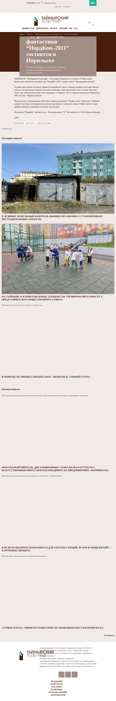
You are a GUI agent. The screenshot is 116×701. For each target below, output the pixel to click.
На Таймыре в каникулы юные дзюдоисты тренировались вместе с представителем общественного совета (52, 298)
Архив (63, 28)
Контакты (57, 684)
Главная (22, 34)
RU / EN (73, 28)
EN (89, 22)
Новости (28, 28)
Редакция (56, 681)
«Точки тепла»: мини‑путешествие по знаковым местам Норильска (52, 627)
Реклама (56, 687)
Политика (57, 689)
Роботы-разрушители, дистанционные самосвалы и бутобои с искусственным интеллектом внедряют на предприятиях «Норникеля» (55, 469)
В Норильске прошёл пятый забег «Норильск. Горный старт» (46, 376)
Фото (53, 28)
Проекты (42, 28)
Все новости (109, 635)
